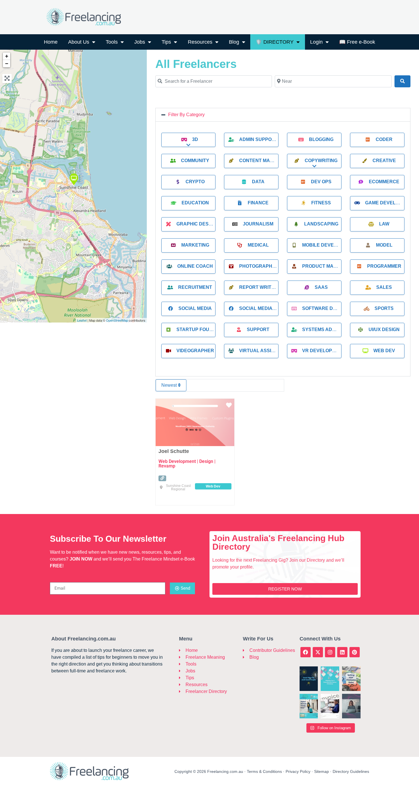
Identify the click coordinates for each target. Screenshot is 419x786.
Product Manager (326, 266)
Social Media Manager (268, 308)
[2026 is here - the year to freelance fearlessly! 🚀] (309, 678)
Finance (258, 202)
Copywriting (321, 160)
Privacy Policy (298, 771)
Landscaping (321, 223)
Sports (384, 308)
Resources (200, 42)
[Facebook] (305, 652)
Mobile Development (329, 245)
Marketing (195, 245)
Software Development (333, 308)
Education (195, 202)
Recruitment (195, 287)
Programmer (384, 266)
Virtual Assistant (262, 350)
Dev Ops (321, 181)
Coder (384, 139)
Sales (384, 287)
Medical (258, 245)
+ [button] (6, 56)
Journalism (258, 223)
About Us (78, 42)
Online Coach (195, 266)
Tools (112, 42)
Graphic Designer (199, 223)
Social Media (195, 308)
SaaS (321, 287)
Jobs (139, 42)
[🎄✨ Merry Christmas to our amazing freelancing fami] (330, 678)
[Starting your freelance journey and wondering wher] (351, 706)
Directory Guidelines (351, 771)
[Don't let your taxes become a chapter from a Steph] (330, 706)
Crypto (195, 181)
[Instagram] (330, 652)
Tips (166, 42)
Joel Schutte (173, 451)
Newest (169, 385)
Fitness (321, 202)
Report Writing (259, 287)
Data (258, 181)
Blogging (321, 139)
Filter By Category (186, 114)
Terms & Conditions (264, 771)
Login (316, 42)
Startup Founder (199, 329)
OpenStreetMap (117, 320)
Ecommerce (384, 181)
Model (384, 245)
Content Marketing (265, 160)
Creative (384, 160)
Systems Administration (333, 329)
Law (384, 223)
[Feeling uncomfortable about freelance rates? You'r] (351, 678)
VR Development (323, 350)
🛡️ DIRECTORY (275, 42)
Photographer (259, 266)
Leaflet (82, 320)
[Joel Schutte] (73, 179)
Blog (234, 42)
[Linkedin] (342, 652)
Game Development (390, 202)
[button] (283, 114)
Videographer (195, 350)
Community (195, 160)
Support (258, 329)
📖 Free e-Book (357, 42)
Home (51, 42)
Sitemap (321, 771)
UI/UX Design (384, 329)
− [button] (6, 63)
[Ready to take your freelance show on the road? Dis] (309, 706)
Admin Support (258, 139)
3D (195, 139)
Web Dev (384, 350)
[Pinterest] (354, 652)
